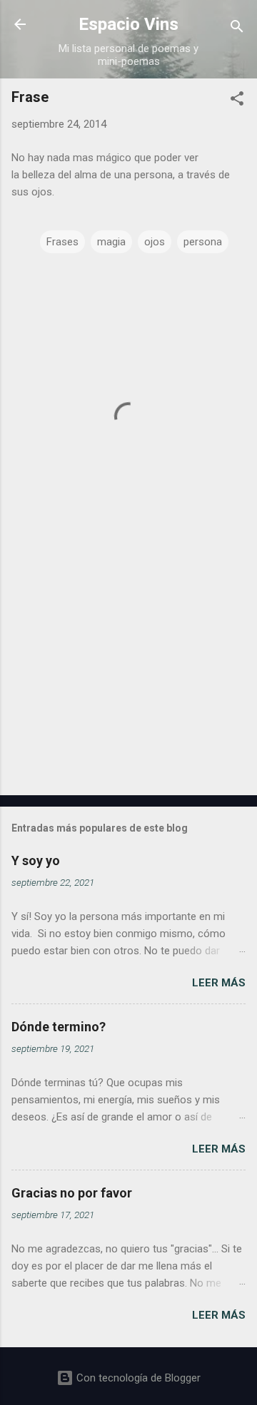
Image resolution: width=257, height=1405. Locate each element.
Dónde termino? (58, 1026)
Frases (62, 241)
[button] (237, 101)
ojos (154, 241)
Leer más (219, 982)
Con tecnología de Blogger (137, 1377)
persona (202, 241)
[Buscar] (237, 29)
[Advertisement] (128, 683)
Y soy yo (35, 860)
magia (111, 241)
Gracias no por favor (71, 1192)
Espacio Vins (128, 24)
